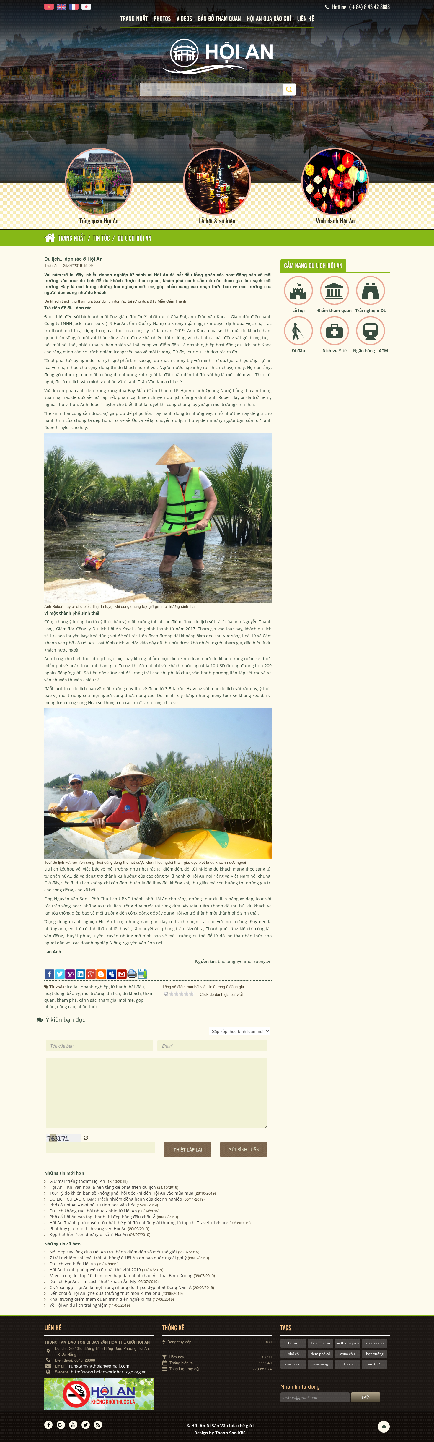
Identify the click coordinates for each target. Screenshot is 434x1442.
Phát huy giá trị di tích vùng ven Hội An (88, 1228)
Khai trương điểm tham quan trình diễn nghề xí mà (100, 1299)
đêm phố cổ (320, 1353)
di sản (348, 1364)
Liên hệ (305, 19)
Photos (162, 19)
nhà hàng (320, 1364)
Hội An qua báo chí (269, 19)
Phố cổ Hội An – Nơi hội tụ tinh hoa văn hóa (93, 1205)
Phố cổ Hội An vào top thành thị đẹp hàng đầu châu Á (103, 1216)
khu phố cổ (375, 1343)
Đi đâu (298, 350)
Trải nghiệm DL (370, 310)
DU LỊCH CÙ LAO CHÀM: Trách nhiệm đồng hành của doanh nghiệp (116, 1199)
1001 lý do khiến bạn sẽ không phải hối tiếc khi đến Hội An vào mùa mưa (121, 1193)
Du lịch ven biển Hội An (73, 1263)
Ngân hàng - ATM (370, 350)
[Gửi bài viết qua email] (122, 973)
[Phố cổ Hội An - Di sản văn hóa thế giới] (217, 56)
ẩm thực (374, 1364)
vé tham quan (347, 1343)
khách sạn (293, 1364)
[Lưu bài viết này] (142, 973)
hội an (293, 1343)
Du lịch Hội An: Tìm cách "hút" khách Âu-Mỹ (93, 1281)
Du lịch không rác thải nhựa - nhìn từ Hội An (93, 1211)
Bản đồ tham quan (219, 19)
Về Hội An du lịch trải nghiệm (78, 1305)
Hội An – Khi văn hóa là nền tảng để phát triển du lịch (103, 1187)
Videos (184, 19)
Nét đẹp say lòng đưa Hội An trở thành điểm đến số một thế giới (113, 1252)
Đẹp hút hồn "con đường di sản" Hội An (89, 1234)
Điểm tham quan (334, 310)
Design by (220, 1432)
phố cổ (293, 1353)
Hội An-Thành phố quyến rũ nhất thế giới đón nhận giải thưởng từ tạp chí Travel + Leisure (139, 1222)
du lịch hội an (320, 1343)
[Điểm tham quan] (334, 295)
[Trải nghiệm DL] (370, 295)
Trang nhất (134, 19)
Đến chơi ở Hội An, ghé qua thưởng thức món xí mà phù (105, 1293)
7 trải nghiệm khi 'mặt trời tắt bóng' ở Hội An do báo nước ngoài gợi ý (118, 1258)
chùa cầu (347, 1353)
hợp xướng (375, 1353)
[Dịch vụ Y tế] (334, 335)
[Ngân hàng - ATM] (370, 335)
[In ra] (132, 973)
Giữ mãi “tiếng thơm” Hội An (77, 1181)
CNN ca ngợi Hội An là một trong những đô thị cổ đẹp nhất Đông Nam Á (121, 1287)
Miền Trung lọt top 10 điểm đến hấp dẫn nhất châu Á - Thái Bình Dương (121, 1275)
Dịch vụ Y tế (334, 350)
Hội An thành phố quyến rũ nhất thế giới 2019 (95, 1269)
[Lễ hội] (298, 295)
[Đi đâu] (298, 335)
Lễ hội (298, 310)
